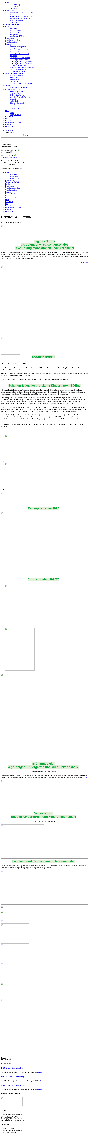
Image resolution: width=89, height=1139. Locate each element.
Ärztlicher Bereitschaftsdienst (20, 97)
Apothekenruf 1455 (16, 107)
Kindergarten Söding (17, 48)
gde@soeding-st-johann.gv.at (11, 157)
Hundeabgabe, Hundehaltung (20, 18)
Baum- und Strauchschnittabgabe (21, 16)
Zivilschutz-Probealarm (18, 109)
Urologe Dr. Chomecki (17, 95)
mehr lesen (84, 262)
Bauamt (12, 14)
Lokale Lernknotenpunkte (18, 69)
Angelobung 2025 (16, 34)
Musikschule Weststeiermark (19, 54)
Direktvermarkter (15, 81)
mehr (86, 777)
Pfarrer (12, 113)
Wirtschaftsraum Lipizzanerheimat (21, 83)
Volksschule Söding (16, 52)
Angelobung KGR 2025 (18, 36)
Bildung (8, 44)
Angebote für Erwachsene (23, 64)
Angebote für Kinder (21, 60)
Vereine (7, 85)
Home (7, 3)
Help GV (4, 130)
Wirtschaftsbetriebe (16, 75)
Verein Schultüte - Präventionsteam (22, 67)
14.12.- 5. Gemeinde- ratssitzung (12, 1085)
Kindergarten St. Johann (18, 46)
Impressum (9, 126)
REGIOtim (9, 117)
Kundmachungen (11, 38)
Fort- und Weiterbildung (18, 65)
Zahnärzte (13, 99)
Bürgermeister (14, 28)
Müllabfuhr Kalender (17, 20)
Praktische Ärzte (15, 93)
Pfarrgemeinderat (15, 115)
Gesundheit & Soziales (13, 89)
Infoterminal (14, 22)
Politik (7, 26)
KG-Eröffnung (15, 5)
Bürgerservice (10, 10)
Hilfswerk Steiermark (17, 103)
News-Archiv (14, 8)
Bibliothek (13, 56)
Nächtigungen (14, 79)
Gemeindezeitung (11, 42)
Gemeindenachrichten (12, 40)
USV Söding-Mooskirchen (19, 87)
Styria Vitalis (14, 101)
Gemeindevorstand (16, 30)
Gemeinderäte (14, 32)
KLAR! (8, 121)
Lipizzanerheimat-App (13, 122)
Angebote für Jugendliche (23, 62)
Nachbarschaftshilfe (16, 91)
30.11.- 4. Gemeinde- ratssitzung (12, 1077)
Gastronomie (14, 77)
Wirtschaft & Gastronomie (14, 73)
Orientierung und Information (20, 58)
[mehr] (40, 1072)
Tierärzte (13, 105)
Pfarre (7, 111)
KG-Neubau (14, 7)
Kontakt (8, 124)
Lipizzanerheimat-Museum (19, 71)
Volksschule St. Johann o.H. (19, 50)
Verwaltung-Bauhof (12, 24)
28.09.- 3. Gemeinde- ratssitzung (12, 1068)
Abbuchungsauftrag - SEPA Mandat (22, 12)
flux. (6, 119)
